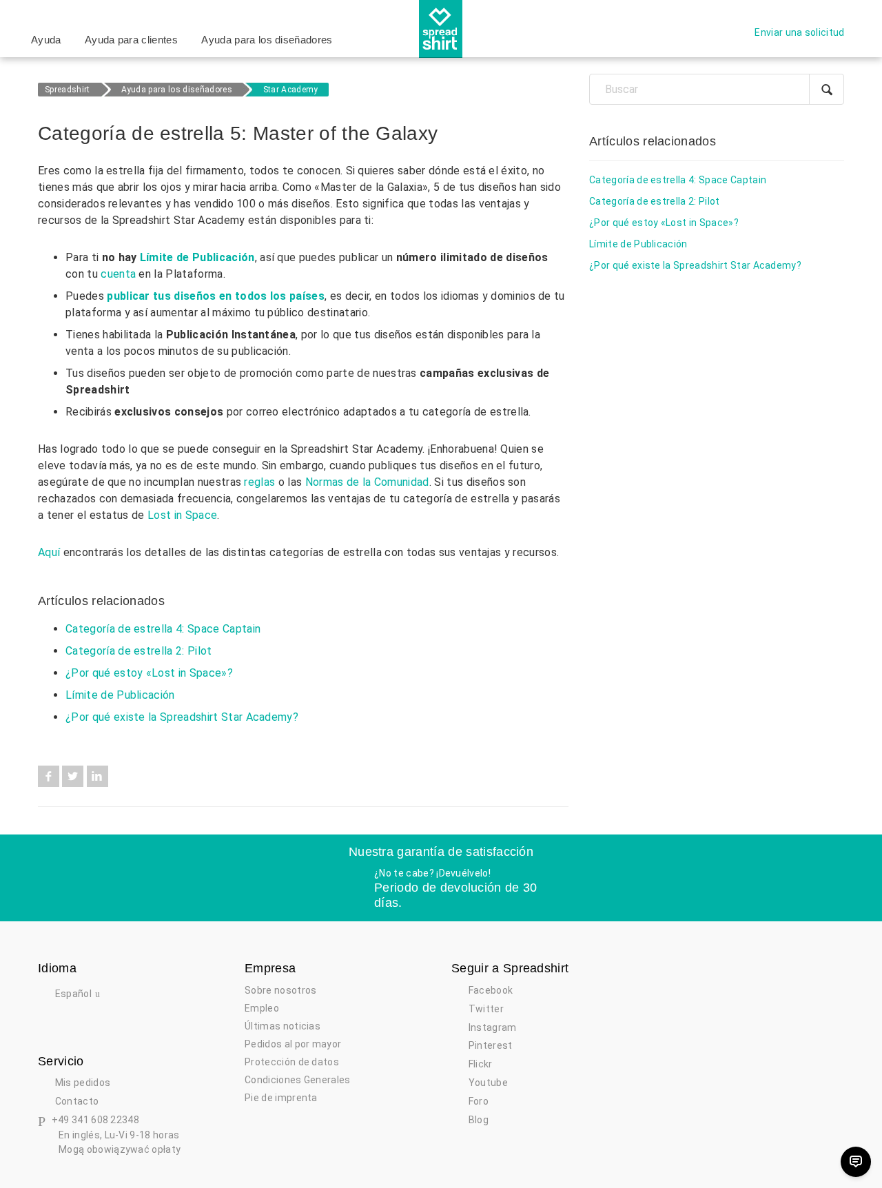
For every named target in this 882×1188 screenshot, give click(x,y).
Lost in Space (182, 515)
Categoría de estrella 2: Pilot (138, 650)
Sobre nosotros (280, 990)
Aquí (49, 552)
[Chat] (856, 1162)
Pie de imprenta (281, 1097)
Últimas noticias (282, 1026)
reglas (259, 482)
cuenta (118, 273)
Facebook (48, 776)
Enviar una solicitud (799, 32)
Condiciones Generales (298, 1079)
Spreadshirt (67, 89)
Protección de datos (292, 1061)
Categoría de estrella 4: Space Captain (162, 628)
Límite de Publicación (197, 257)
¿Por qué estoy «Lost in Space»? (149, 672)
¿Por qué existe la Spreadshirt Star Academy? (181, 717)
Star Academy (290, 89)
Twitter (72, 776)
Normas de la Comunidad (367, 482)
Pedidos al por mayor (293, 1043)
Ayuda (46, 39)
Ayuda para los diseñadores (266, 39)
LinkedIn (97, 776)
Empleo (262, 1008)
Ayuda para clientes (131, 39)
